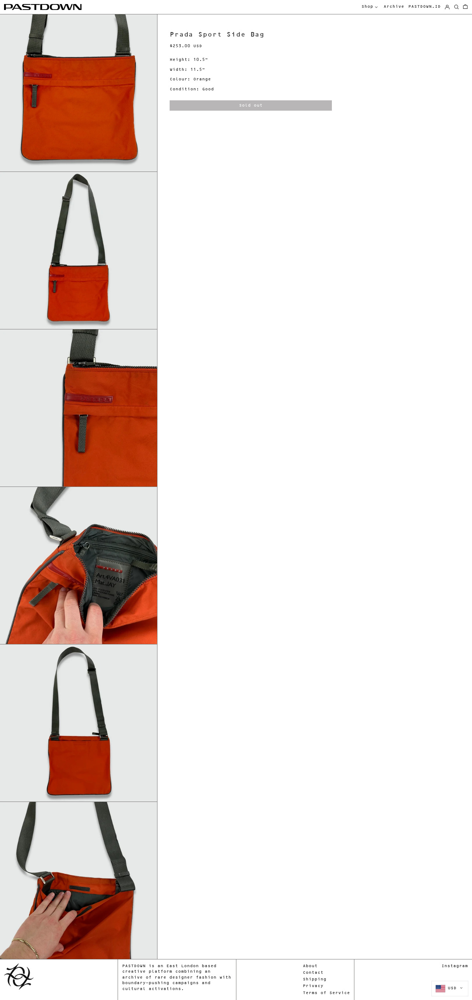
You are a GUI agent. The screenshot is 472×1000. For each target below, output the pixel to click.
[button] (465, 7)
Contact (313, 973)
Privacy (313, 986)
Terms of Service (326, 993)
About (310, 966)
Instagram (454, 966)
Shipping (314, 979)
